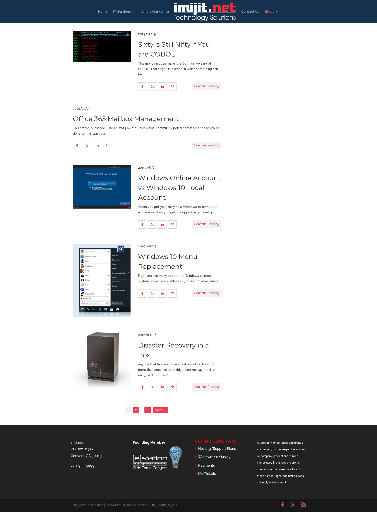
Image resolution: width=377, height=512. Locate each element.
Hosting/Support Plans (217, 449)
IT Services (122, 12)
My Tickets (207, 474)
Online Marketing (155, 12)
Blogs (269, 12)
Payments (206, 465)
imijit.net (95, 505)
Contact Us (250, 12)
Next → (160, 410)
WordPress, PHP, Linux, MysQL (153, 505)
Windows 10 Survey (214, 457)
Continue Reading (206, 86)
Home (103, 12)
